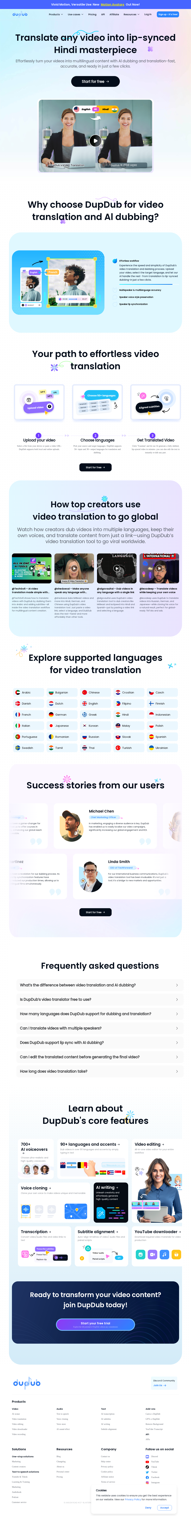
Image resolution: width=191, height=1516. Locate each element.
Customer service (19, 1502)
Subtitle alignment (109, 1429)
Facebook (155, 1477)
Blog (59, 1456)
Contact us (105, 1456)
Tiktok (154, 1467)
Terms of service (108, 1482)
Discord (154, 1456)
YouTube (155, 1462)
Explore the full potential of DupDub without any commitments (95, 1327)
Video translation (19, 1419)
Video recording (19, 1434)
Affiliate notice (107, 1477)
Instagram (155, 1482)
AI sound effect (63, 1429)
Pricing (60, 1477)
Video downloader (19, 1429)
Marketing (16, 1461)
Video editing (17, 1424)
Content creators (19, 1467)
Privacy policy (107, 1467)
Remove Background (154, 1424)
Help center (106, 1461)
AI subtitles (106, 1419)
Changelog (61, 1461)
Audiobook (16, 1492)
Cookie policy (107, 1472)
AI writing (105, 1424)
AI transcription (107, 1414)
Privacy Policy (133, 1499)
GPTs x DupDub (153, 1419)
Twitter (154, 1472)
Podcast (15, 1497)
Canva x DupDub (153, 1414)
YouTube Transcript (154, 1429)
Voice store (61, 1424)
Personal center (63, 1472)
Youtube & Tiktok (19, 1477)
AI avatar (16, 1414)
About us (60, 1467)
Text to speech (63, 1414)
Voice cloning (62, 1419)
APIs (148, 1439)
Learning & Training (21, 1482)
